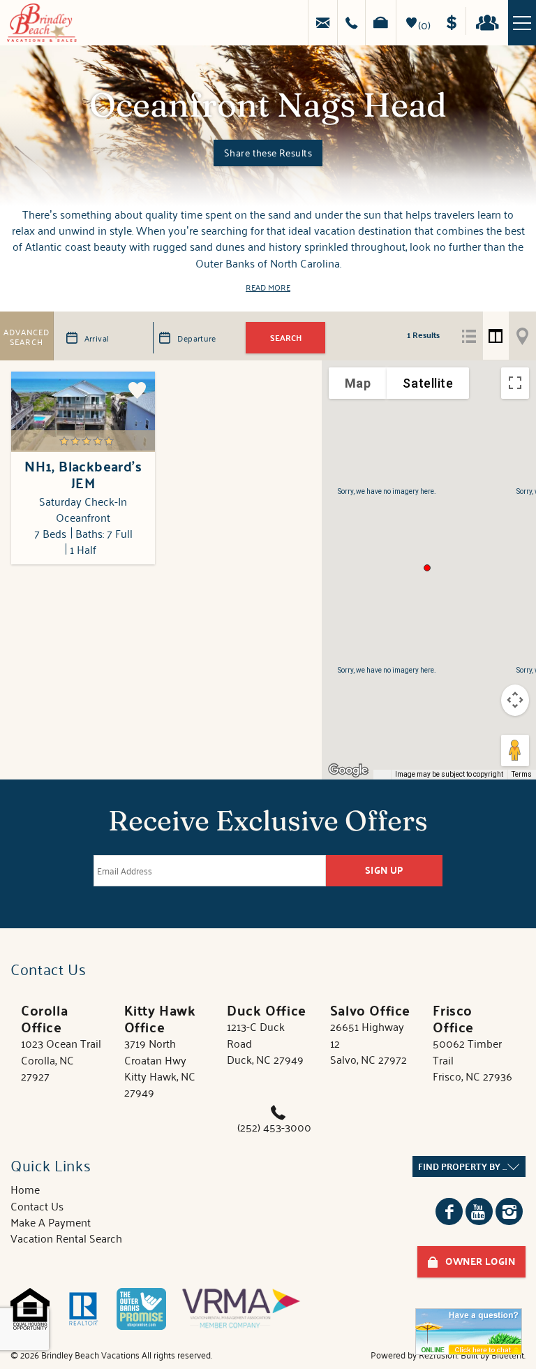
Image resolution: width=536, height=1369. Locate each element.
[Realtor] (83, 1309)
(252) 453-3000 (274, 1126)
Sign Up (384, 870)
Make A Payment (50, 1221)
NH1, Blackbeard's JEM (83, 474)
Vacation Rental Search (66, 1237)
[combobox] (469, 1166)
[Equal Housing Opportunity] (30, 1309)
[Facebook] (449, 1211)
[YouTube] (479, 1211)
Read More (268, 286)
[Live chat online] (468, 1331)
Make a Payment (456, 21)
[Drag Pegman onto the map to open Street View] (515, 750)
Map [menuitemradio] (358, 383)
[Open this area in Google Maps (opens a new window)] (348, 770)
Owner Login (480, 1261)
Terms (522, 774)
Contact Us (37, 1205)
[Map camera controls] (515, 700)
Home (25, 1189)
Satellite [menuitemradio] (428, 383)
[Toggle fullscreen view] (515, 383)
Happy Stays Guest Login (491, 21)
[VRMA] (241, 1309)
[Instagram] (509, 1211)
